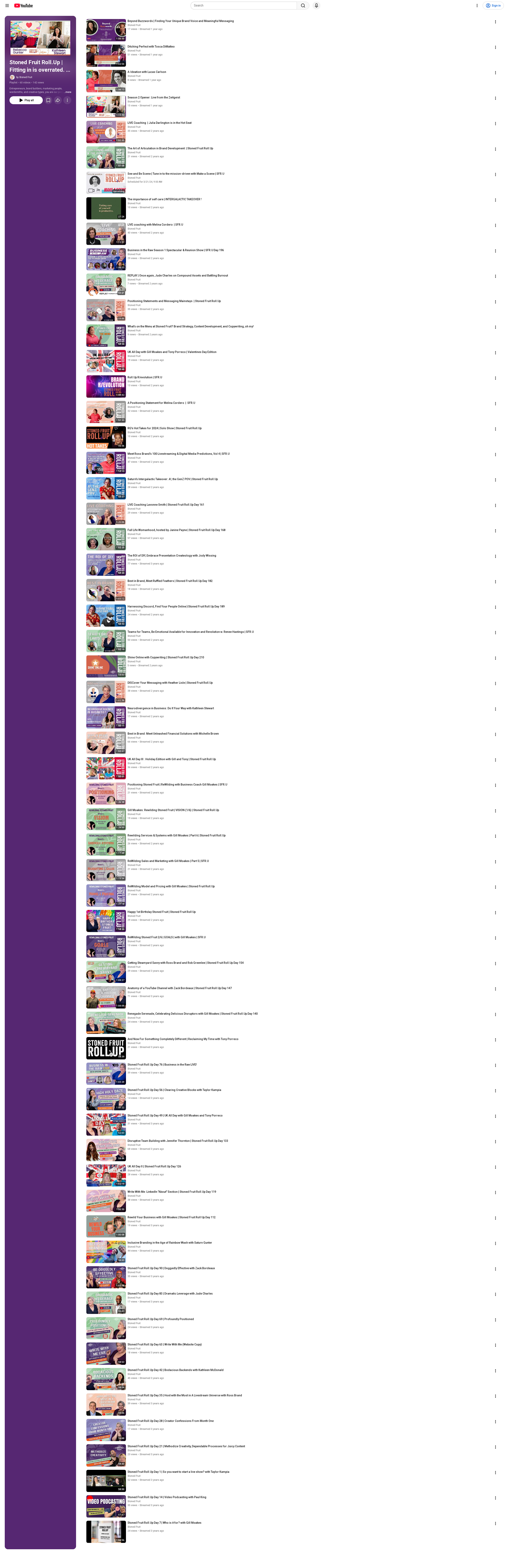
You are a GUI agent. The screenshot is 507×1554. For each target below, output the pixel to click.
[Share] (58, 100)
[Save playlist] (48, 100)
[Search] (303, 6)
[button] (40, 38)
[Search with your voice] (316, 6)
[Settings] (477, 5)
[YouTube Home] (23, 5)
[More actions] (67, 100)
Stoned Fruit (134, 25)
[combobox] (245, 5)
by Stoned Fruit (24, 77)
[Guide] (7, 5)
